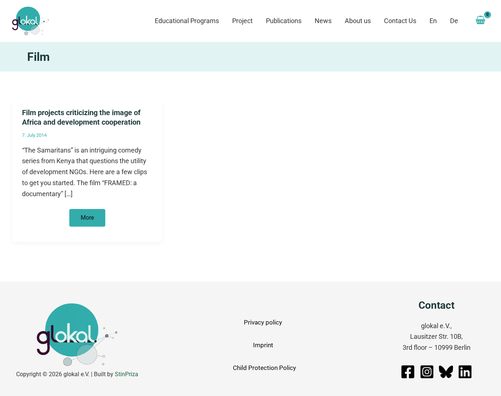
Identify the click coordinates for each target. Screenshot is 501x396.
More (92, 220)
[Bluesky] (446, 371)
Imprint (263, 345)
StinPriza (126, 374)
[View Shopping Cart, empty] (480, 20)
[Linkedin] (465, 371)
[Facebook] (408, 371)
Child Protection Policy (264, 367)
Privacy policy (263, 322)
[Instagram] (427, 371)
